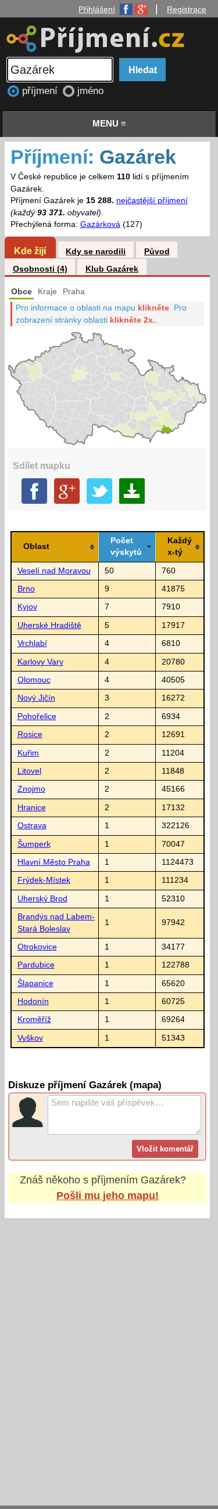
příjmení (41, 90)
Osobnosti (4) (40, 269)
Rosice (29, 734)
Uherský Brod (42, 898)
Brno (26, 588)
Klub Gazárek (111, 269)
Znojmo (31, 789)
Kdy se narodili (96, 251)
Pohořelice (36, 716)
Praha (74, 291)
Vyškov (30, 1038)
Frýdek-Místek (43, 880)
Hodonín (33, 1001)
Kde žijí (30, 251)
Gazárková (100, 224)
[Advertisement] (109, 1351)
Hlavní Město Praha (53, 862)
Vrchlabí (32, 643)
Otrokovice (37, 947)
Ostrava (32, 825)
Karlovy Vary (40, 662)
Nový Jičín (36, 698)
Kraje (47, 291)
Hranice (31, 807)
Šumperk (34, 844)
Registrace (186, 9)
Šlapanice (35, 983)
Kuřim (28, 753)
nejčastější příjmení (152, 200)
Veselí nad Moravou (54, 570)
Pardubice (36, 965)
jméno (90, 90)
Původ (157, 251)
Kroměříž (34, 1019)
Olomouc (34, 680)
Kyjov (27, 606)
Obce (21, 291)
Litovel (29, 771)
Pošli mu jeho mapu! (107, 1195)
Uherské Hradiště (49, 625)
